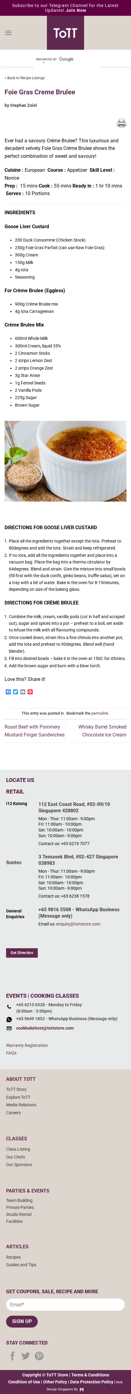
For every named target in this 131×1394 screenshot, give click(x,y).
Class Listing (18, 1149)
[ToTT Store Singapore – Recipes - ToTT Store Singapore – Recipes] (65, 33)
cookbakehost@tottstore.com (45, 1028)
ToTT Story (16, 1089)
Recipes (13, 1257)
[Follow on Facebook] (12, 1357)
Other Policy (55, 1382)
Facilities (14, 1221)
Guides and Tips (21, 1264)
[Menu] (8, 32)
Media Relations (21, 1105)
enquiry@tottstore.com (78, 924)
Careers (13, 1112)
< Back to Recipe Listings (25, 78)
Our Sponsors (19, 1164)
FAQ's (11, 1053)
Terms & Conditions (90, 1375)
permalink (99, 713)
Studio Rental (18, 1214)
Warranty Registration (27, 1045)
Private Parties (20, 1207)
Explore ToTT (18, 1097)
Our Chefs (15, 1157)
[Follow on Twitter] (25, 1357)
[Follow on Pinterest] (39, 1357)
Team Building (19, 1200)
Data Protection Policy (91, 1382)
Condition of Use (24, 1382)
